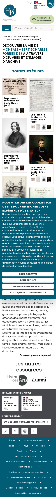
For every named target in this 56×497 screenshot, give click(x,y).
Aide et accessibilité (15, 461)
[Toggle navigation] (6, 28)
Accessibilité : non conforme (28, 493)
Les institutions (40, 461)
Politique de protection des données (26, 472)
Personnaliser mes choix (28, 286)
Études (12, 440)
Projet (19, 451)
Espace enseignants (26, 482)
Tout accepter (28, 274)
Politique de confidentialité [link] (28, 292)
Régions (12, 446)
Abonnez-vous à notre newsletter (28, 422)
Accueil (6, 36)
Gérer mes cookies (14, 488)
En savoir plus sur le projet (35, 355)
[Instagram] (24, 431)
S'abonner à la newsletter (44, 19)
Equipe (33, 451)
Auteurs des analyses (33, 440)
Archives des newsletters (18, 477)
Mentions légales (27, 467)
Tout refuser (28, 280)
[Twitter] (15, 431)
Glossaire (40, 446)
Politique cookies (39, 488)
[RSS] (5, 431)
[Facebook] (34, 431)
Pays (26, 446)
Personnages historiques (25, 36)
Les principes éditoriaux (26, 456)
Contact (42, 477)
